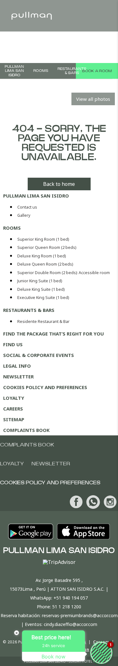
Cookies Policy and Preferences (45, 387)
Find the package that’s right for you (53, 333)
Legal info (17, 366)
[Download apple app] (83, 531)
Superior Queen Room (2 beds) (46, 247)
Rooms (40, 70)
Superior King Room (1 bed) (43, 239)
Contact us (27, 207)
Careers (13, 408)
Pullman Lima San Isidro (14, 71)
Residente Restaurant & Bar (43, 321)
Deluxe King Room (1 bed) (41, 256)
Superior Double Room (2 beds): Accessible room (63, 272)
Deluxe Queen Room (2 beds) (45, 264)
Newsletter (18, 376)
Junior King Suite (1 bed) (39, 281)
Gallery (23, 215)
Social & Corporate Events (38, 355)
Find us (13, 344)
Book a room (97, 71)
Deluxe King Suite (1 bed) (41, 289)
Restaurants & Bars (72, 71)
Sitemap (13, 419)
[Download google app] (30, 531)
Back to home (59, 184)
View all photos (93, 99)
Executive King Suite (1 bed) (43, 297)
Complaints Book (26, 430)
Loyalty (13, 398)
